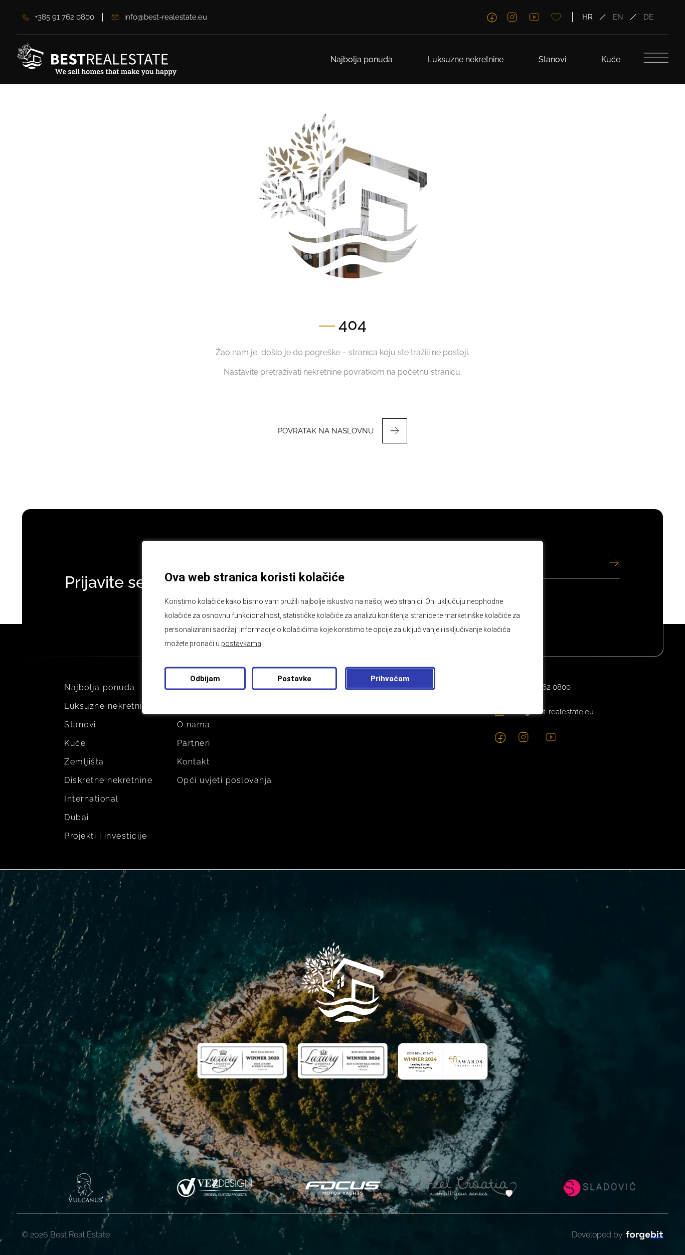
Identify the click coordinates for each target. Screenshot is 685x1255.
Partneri (194, 743)
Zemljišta (84, 761)
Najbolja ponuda (361, 59)
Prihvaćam (390, 678)
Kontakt (193, 761)
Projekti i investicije (105, 836)
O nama (194, 724)
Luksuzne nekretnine (465, 59)
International (91, 799)
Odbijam (205, 678)
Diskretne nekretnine (108, 780)
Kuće (610, 59)
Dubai (76, 817)
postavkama (241, 644)
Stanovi (552, 59)
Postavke (294, 678)
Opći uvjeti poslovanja (224, 780)
